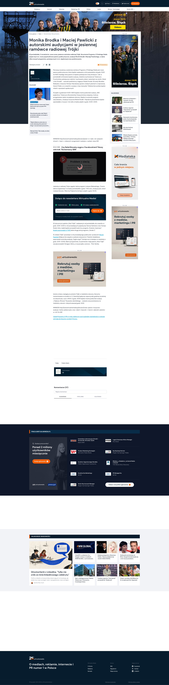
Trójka (57, 363)
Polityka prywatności (110, 682)
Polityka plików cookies (134, 682)
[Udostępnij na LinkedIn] (49, 64)
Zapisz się (96, 211)
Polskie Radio (65, 363)
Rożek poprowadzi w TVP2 (62, 230)
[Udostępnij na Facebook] (47, 64)
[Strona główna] (36, 3)
